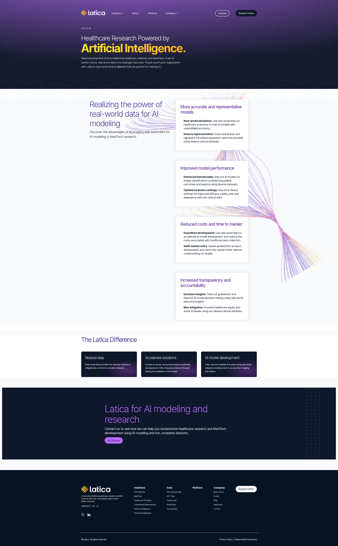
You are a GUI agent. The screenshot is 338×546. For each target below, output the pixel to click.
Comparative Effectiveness (145, 504)
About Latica (219, 492)
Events (216, 496)
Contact (217, 509)
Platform (152, 13)
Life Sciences (139, 492)
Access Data (172, 509)
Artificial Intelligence (142, 509)
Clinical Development (142, 513)
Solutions (116, 13)
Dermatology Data (174, 492)
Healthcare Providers (142, 500)
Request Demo (246, 489)
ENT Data (171, 496)
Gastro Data (172, 500)
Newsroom (218, 504)
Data (134, 13)
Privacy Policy (226, 539)
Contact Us (88, 506)
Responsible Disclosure (246, 539)
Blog (215, 500)
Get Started (114, 440)
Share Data (171, 504)
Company (170, 13)
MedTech (138, 496)
